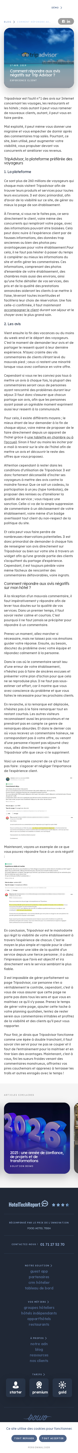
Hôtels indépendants (39, 1313)
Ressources (39, 1355)
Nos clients (39, 1360)
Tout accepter (53, 1438)
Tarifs (37, 1374)
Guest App (39, 1271)
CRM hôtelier (39, 1282)
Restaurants (39, 1324)
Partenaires (39, 1277)
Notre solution (37, 1265)
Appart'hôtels (39, 1318)
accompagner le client (21, 310)
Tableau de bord (39, 1288)
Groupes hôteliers (39, 1307)
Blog (7, 22)
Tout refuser (24, 1438)
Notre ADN (39, 1344)
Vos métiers (37, 1302)
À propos (37, 1338)
